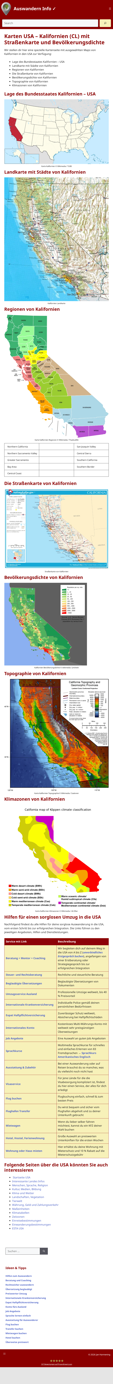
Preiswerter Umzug (16, 1293)
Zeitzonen (18, 1216)
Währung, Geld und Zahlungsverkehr (35, 1205)
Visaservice (13, 1084)
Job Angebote (14, 1038)
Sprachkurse (14, 1051)
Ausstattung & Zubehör (21, 1067)
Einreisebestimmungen (26, 1220)
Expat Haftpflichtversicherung (25, 1015)
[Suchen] (44, 1251)
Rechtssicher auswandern (20, 1284)
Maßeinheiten (20, 1209)
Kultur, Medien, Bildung (26, 1189)
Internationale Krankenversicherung (29, 1004)
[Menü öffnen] (110, 8)
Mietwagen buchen (16, 1333)
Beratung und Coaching (18, 1280)
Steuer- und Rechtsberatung (24, 975)
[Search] (105, 23)
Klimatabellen (20, 1212)
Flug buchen (13, 1098)
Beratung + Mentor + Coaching (25, 958)
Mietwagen (13, 1125)
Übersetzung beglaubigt (19, 1289)
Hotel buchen (13, 1337)
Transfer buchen (14, 1328)
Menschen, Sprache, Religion (30, 1185)
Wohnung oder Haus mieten (24, 1151)
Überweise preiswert (17, 1342)
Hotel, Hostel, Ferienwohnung (25, 1138)
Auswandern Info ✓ (35, 8)
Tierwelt (17, 1201)
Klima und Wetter (23, 1193)
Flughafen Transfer (18, 1111)
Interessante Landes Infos (28, 1181)
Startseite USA (21, 1177)
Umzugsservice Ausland (21, 994)
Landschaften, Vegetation (28, 1197)
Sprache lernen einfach (18, 1315)
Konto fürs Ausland (16, 1306)
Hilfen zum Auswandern (19, 1275)
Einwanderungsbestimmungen (31, 1224)
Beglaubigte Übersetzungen (24, 983)
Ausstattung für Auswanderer (22, 1320)
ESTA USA (18, 1228)
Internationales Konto (20, 1028)
